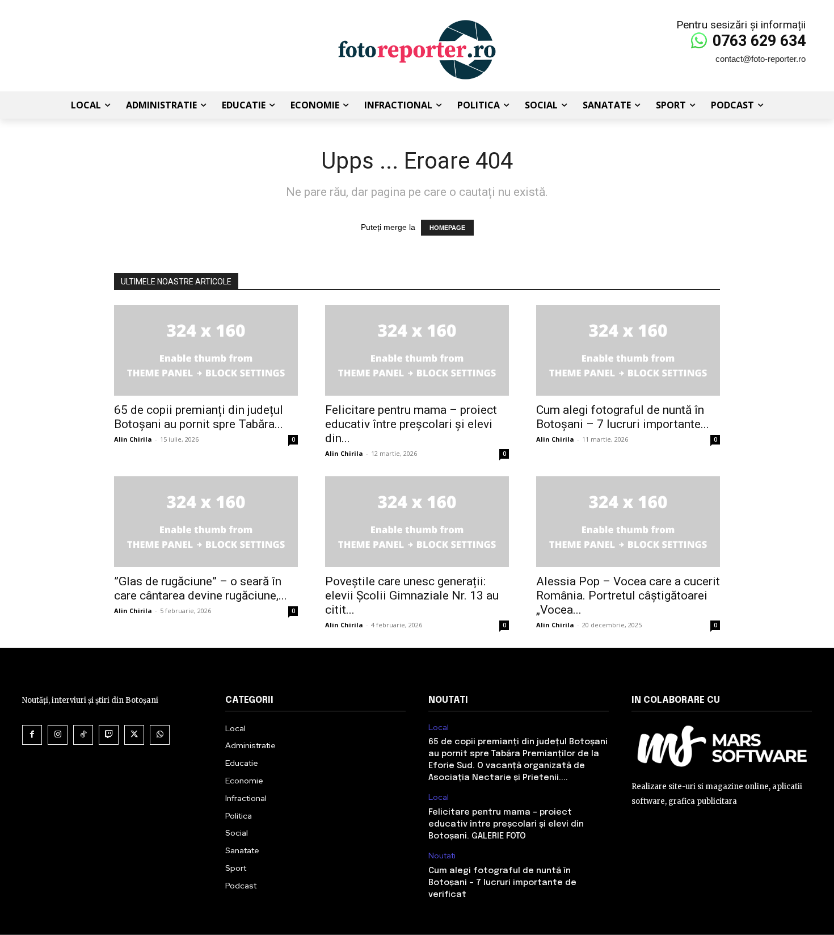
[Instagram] (58, 735)
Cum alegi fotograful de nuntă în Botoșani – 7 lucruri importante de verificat (502, 882)
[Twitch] (109, 735)
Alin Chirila (133, 439)
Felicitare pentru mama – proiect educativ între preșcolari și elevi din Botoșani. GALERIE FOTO (506, 824)
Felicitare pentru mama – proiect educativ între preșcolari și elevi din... (411, 424)
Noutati (442, 856)
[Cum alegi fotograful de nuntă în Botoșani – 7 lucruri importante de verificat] (628, 350)
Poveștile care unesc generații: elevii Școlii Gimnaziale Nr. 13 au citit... (412, 596)
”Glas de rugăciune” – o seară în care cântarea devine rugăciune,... (200, 588)
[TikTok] (83, 735)
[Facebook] (32, 735)
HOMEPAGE (447, 227)
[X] (134, 735)
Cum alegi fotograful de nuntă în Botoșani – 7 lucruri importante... (622, 417)
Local (438, 727)
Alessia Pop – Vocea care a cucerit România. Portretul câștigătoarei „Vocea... (628, 596)
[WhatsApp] (160, 735)
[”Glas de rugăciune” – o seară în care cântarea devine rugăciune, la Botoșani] (206, 521)
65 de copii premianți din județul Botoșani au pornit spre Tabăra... (198, 417)
